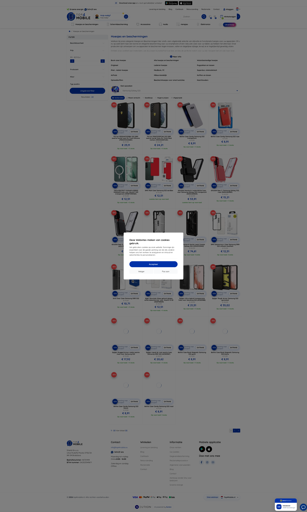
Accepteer (153, 264)
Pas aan (165, 271)
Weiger (141, 271)
